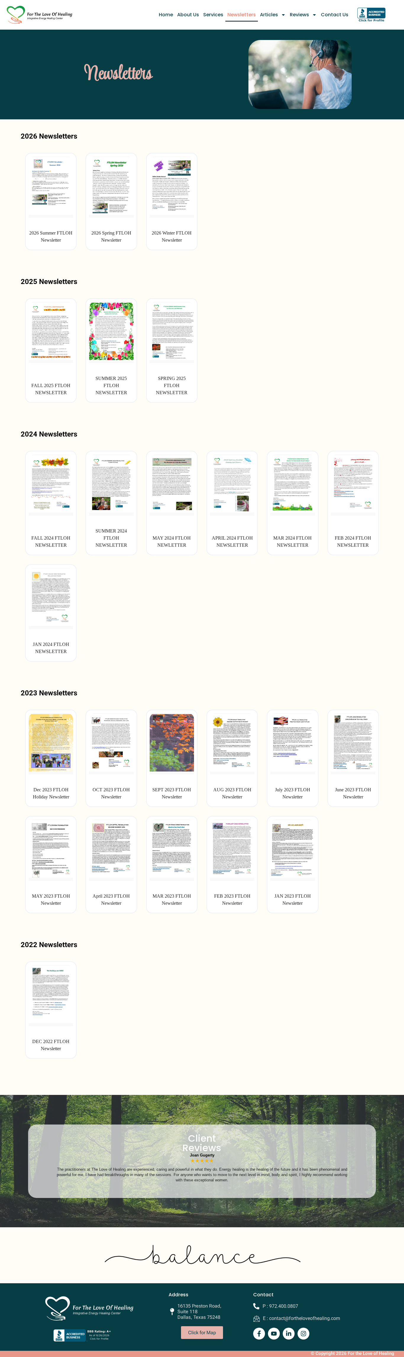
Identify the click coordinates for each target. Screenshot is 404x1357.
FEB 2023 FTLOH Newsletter (232, 900)
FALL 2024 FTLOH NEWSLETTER (50, 541)
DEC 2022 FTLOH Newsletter (51, 1045)
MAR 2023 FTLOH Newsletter (172, 900)
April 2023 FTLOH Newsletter (111, 900)
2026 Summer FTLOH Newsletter (50, 236)
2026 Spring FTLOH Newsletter (111, 236)
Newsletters (241, 14)
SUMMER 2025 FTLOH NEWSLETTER (111, 385)
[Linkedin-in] (289, 1334)
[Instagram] (303, 1334)
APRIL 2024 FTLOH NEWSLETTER (232, 541)
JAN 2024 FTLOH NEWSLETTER (51, 648)
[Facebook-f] (259, 1334)
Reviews (299, 14)
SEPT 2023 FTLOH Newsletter (171, 793)
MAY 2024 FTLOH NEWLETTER (172, 541)
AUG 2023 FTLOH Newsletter (232, 793)
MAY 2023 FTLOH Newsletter (51, 900)
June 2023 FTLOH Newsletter (353, 793)
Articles (269, 14)
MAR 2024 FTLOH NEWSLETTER (292, 541)
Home (166, 14)
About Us (188, 14)
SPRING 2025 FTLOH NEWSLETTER (172, 385)
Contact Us (334, 14)
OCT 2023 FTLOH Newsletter (111, 793)
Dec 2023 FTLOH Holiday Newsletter (51, 793)
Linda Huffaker (202, 1155)
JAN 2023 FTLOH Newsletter (292, 900)
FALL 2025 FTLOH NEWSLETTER (50, 389)
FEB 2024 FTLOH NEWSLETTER (353, 541)
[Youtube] (274, 1334)
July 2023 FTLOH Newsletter (292, 793)
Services (213, 14)
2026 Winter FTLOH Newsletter (172, 236)
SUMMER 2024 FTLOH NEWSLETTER (111, 538)
